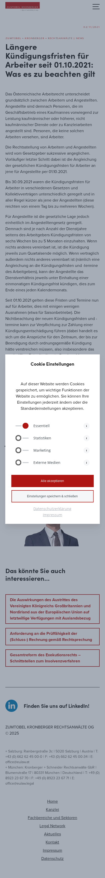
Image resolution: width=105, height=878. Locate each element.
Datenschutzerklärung (52, 508)
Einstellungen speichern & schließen (52, 496)
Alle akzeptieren (52, 480)
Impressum (52, 514)
